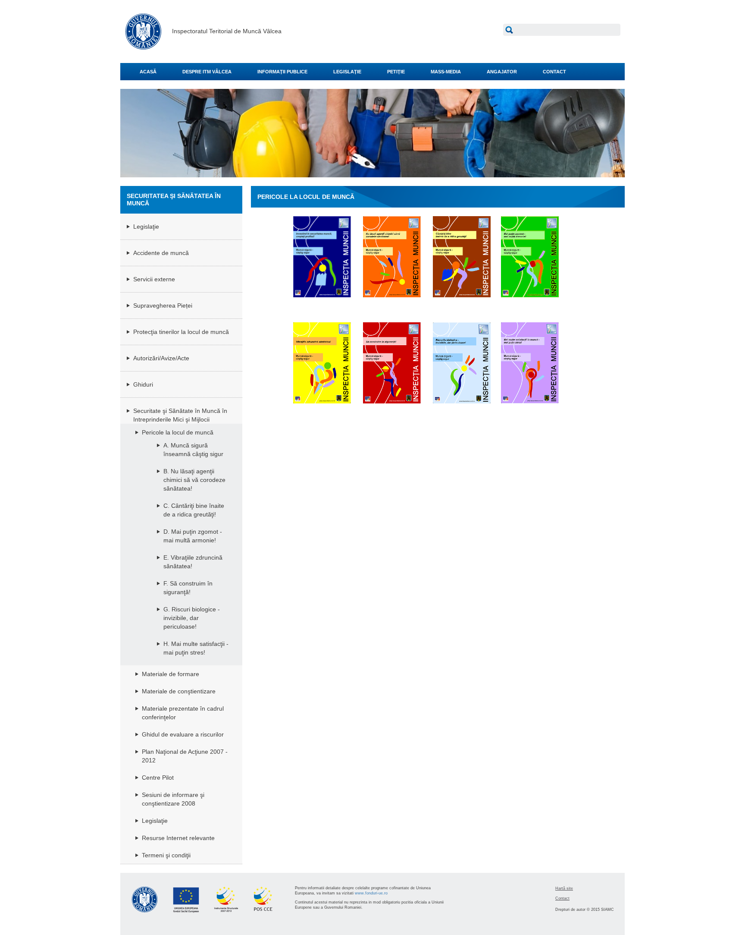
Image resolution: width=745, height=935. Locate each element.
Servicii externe (154, 279)
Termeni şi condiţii (166, 855)
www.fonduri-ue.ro (371, 893)
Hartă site (564, 888)
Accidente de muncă (161, 252)
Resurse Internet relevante (178, 837)
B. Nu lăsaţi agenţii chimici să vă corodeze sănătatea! (194, 480)
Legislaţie (146, 226)
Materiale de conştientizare (179, 691)
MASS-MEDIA (446, 71)
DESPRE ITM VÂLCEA (207, 71)
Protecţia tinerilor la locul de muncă (181, 331)
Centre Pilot (158, 777)
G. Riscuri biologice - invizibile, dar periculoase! (191, 618)
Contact (562, 898)
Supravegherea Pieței (162, 305)
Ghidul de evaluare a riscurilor (183, 734)
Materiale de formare (170, 674)
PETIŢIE (396, 71)
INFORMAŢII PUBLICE (282, 71)
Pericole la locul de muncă (177, 432)
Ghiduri (143, 384)
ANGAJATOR (502, 71)
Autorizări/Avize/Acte (161, 358)
